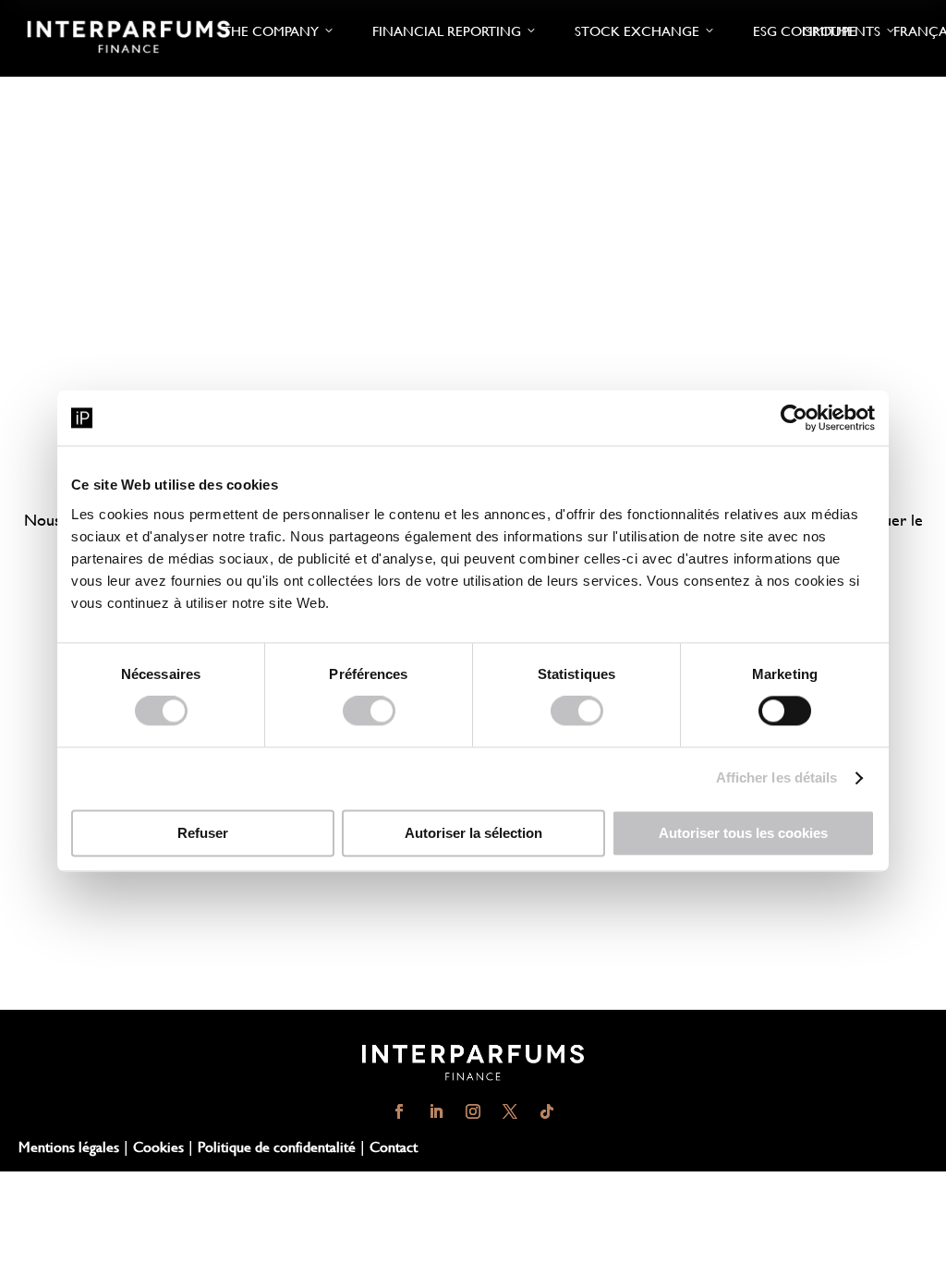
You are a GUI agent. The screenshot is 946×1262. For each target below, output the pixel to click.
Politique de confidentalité (277, 1146)
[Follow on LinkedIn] (436, 1111)
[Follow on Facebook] (399, 1111)
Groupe (829, 31)
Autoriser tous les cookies (743, 834)
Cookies (158, 1146)
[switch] (369, 711)
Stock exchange (637, 31)
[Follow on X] (510, 1111)
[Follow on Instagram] (473, 1111)
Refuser (202, 834)
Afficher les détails (777, 778)
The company (271, 31)
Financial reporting (446, 31)
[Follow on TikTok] (547, 1111)
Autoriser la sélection (473, 834)
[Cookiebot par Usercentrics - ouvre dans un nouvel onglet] (794, 417)
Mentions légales (68, 1146)
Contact (394, 1146)
